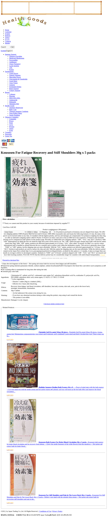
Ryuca (11, 121)
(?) (102, 255)
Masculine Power (15, 77)
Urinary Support (14, 90)
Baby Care (12, 109)
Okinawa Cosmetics (11, 117)
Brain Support (14, 89)
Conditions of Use (45, 511)
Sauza (11, 128)
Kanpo (11, 70)
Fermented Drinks (15, 87)
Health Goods (9, 106)
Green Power (13, 73)
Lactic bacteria (14, 66)
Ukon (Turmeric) (15, 64)
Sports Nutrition (14, 115)
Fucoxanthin (13, 60)
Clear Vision (13, 83)
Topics (7, 37)
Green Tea (8, 136)
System (7, 34)
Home (7, 30)
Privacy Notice (57, 511)
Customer (8, 32)
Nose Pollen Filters (15, 113)
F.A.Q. (7, 39)
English (3, 51)
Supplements (9, 71)
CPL (10, 68)
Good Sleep (13, 81)
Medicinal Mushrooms (16, 58)
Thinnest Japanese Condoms (18, 111)
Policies (7, 36)
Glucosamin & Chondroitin (18, 79)
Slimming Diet (14, 104)
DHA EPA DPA (14, 98)
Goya (11, 125)
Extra (11, 130)
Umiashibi (12, 119)
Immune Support (10, 54)
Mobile (7, 43)
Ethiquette (12, 102)
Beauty (7, 92)
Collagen (12, 94)
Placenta (12, 96)
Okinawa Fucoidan (15, 56)
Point (11, 123)
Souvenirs (8, 134)
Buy (17, 260)
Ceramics (8, 132)
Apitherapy (13, 62)
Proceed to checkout (9, 260)
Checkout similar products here (54, 304)
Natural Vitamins (15, 75)
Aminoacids (13, 100)
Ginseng (12, 85)
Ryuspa (11, 127)
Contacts (8, 41)
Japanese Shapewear (16, 108)
